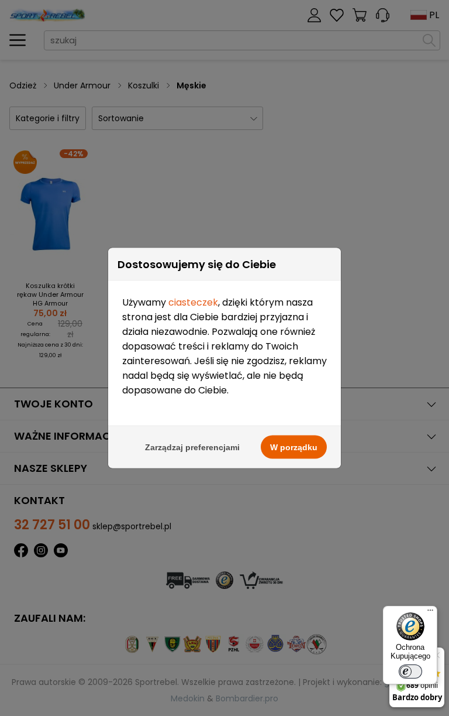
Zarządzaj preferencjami (192, 447)
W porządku (293, 447)
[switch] (410, 671)
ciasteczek (193, 302)
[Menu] (430, 613)
